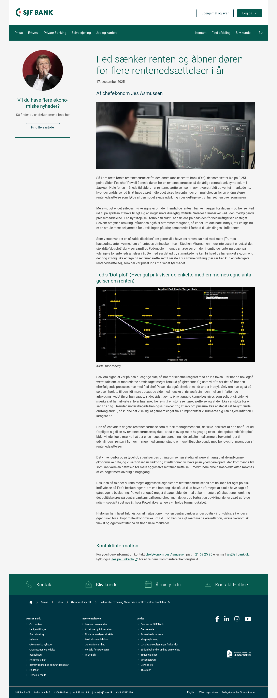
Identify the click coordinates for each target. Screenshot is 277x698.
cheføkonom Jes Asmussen (165, 554)
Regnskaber (35, 654)
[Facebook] (217, 619)
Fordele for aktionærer (97, 649)
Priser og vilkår (37, 659)
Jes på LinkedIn (122, 559)
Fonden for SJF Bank (152, 624)
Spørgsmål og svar (215, 13)
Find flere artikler (43, 127)
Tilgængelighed (149, 654)
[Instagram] (236, 619)
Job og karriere (106, 32)
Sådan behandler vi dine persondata (160, 649)
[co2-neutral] (239, 642)
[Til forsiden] (34, 17)
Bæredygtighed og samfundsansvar (49, 664)
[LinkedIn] (226, 619)
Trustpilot (146, 669)
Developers (147, 664)
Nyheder (34, 639)
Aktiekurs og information (98, 629)
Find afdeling (221, 32)
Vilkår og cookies (208, 692)
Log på (247, 13)
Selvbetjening (81, 32)
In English (90, 654)
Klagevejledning (149, 639)
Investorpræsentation (96, 624)
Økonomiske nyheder (40, 644)
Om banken (35, 624)
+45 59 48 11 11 (82, 692)
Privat (19, 32)
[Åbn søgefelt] (261, 33)
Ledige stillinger (37, 629)
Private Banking (55, 32)
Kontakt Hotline (231, 584)
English (191, 692)
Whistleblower (148, 659)
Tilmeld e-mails (37, 674)
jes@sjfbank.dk (238, 554)
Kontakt (200, 32)
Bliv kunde (243, 32)
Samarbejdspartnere (152, 634)
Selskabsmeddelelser (96, 639)
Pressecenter (148, 629)
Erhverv (33, 32)
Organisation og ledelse (42, 649)
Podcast (34, 669)
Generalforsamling (95, 644)
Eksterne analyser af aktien (99, 634)
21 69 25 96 (203, 554)
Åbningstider (169, 584)
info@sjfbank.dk (103, 692)
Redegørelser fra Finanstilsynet (238, 692)
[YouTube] (248, 619)
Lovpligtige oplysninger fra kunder (159, 644)
